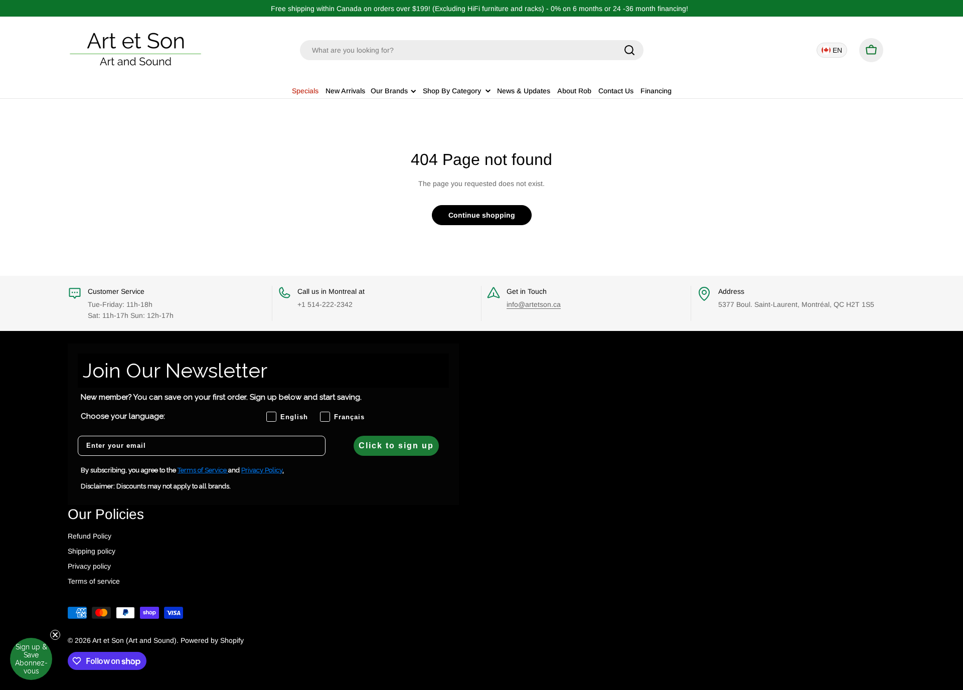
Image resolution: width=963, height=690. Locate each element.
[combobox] (472, 50)
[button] (31, 659)
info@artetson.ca (534, 304)
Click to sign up (396, 445)
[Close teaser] (55, 635)
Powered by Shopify (212, 640)
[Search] (629, 50)
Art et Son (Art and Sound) (134, 640)
